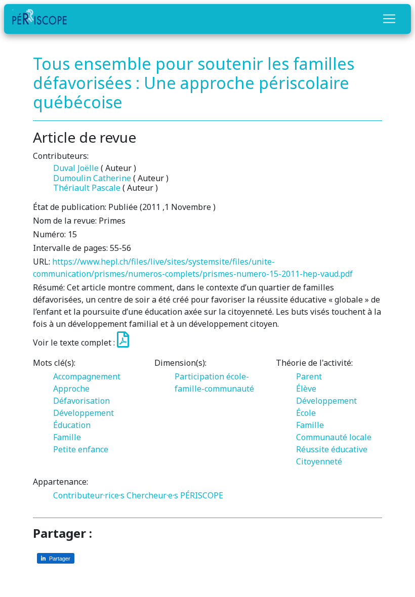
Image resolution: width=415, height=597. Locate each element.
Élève (306, 388)
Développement (83, 412)
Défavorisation (81, 400)
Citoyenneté (319, 461)
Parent (309, 376)
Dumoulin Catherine (92, 178)
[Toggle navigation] (389, 18)
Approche (71, 388)
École (306, 412)
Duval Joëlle (76, 168)
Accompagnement (86, 376)
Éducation (72, 425)
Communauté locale (333, 437)
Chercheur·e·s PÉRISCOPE (175, 495)
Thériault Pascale (86, 187)
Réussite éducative (331, 449)
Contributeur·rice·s (88, 495)
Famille (67, 437)
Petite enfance (80, 449)
